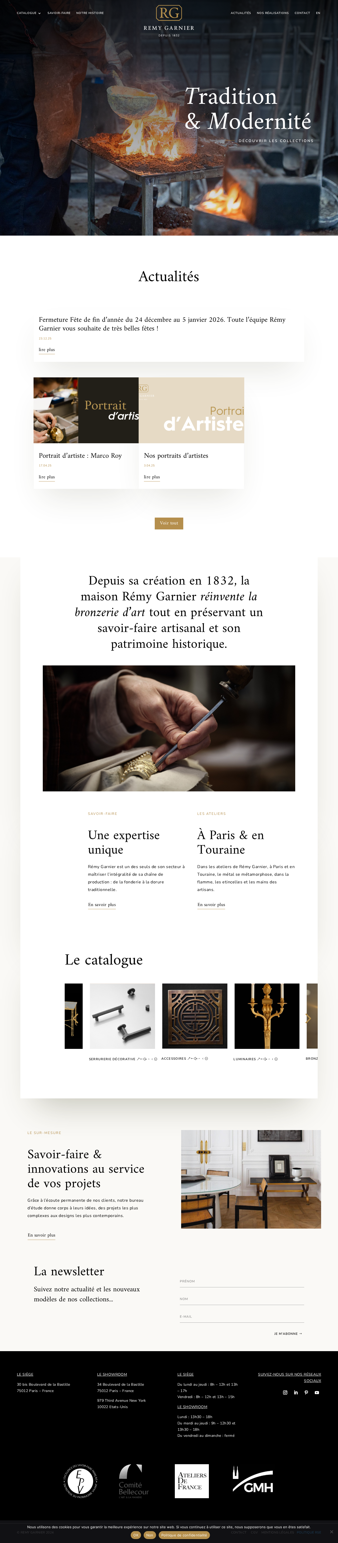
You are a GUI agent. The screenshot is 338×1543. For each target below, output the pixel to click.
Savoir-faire (59, 13)
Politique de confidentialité (184, 1535)
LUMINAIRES (244, 1059)
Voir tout (169, 523)
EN (318, 13)
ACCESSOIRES (173, 1059)
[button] (75, 1025)
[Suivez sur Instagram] (285, 1392)
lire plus (47, 350)
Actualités (241, 13)
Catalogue (26, 13)
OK (135, 1535)
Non (149, 1535)
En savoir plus (102, 905)
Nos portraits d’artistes (176, 456)
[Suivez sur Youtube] (317, 1392)
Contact (302, 13)
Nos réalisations (273, 13)
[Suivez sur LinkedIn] (296, 1392)
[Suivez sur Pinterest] (306, 1392)
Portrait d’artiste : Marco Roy (80, 456)
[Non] (331, 1531)
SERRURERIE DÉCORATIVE (112, 1059)
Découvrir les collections (276, 140)
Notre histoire (90, 13)
